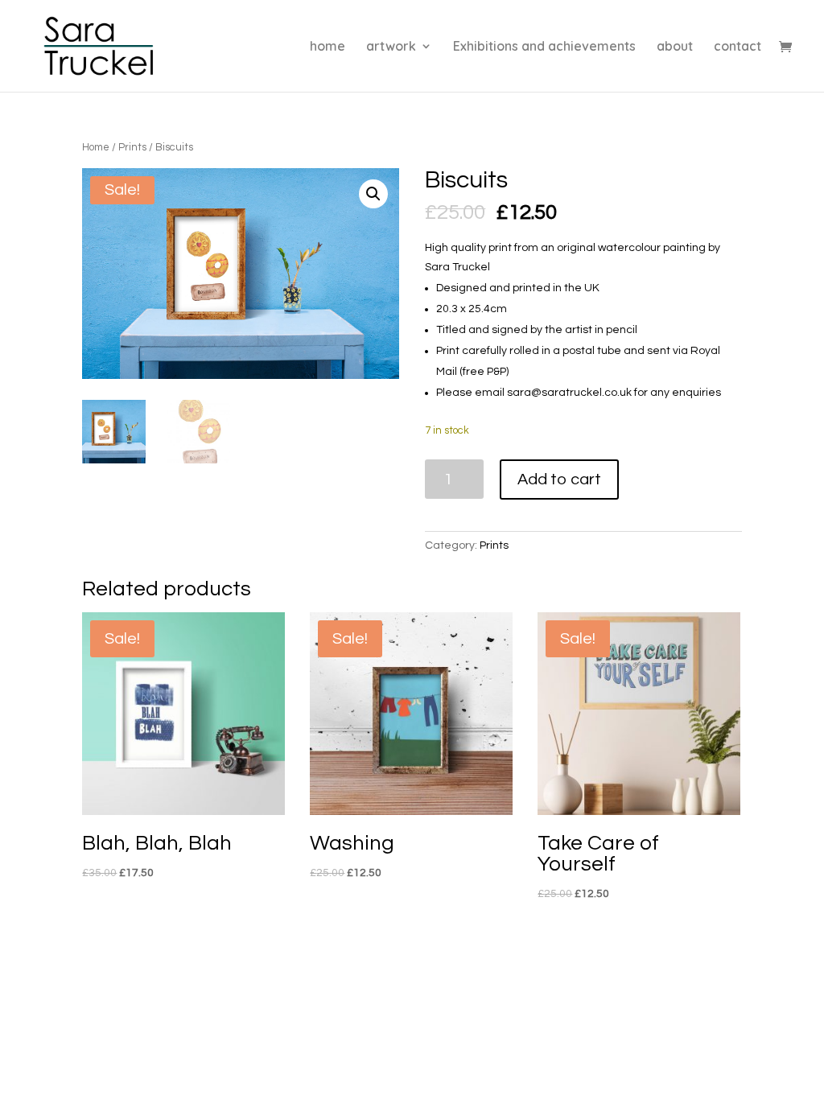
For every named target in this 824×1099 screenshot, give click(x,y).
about (675, 47)
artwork (391, 47)
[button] (373, 193)
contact (737, 47)
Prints (132, 147)
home (327, 47)
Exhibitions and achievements (544, 47)
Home (95, 147)
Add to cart (559, 479)
